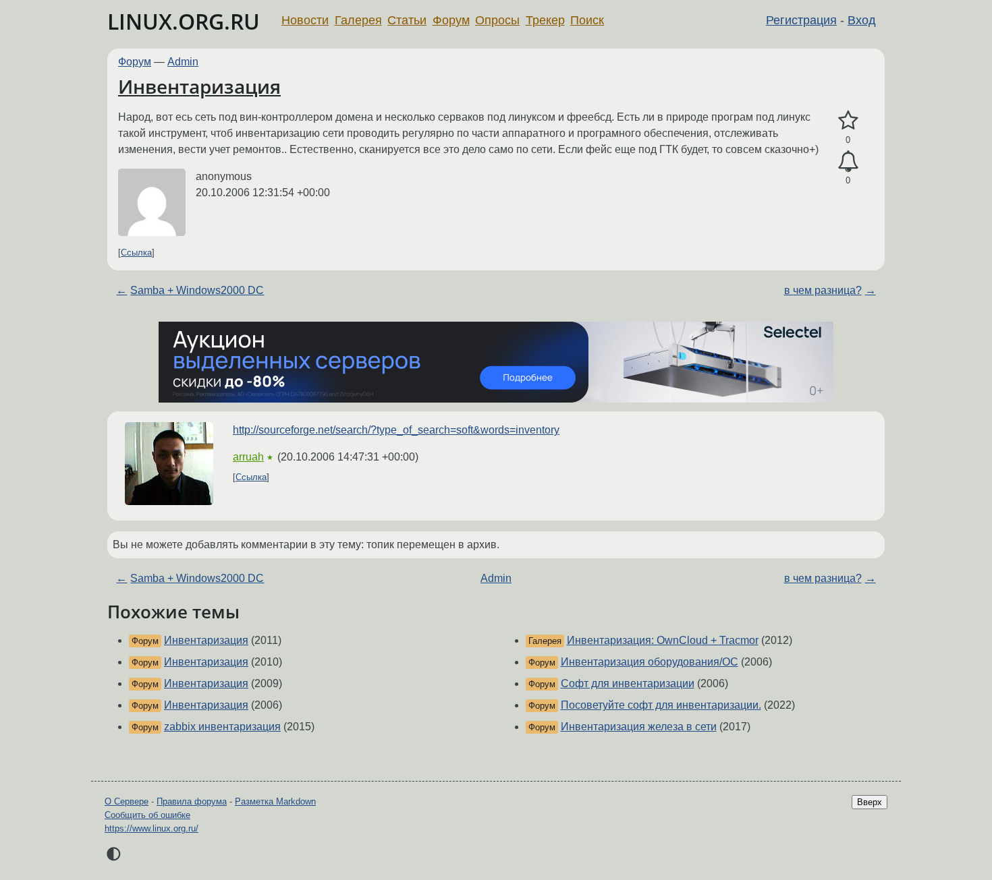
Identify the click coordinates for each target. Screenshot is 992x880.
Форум (451, 20)
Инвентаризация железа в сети (639, 726)
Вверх (869, 802)
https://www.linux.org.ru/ (151, 828)
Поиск (587, 20)
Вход (862, 20)
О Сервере (126, 801)
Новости (305, 20)
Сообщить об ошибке (147, 815)
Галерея (358, 20)
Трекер (545, 20)
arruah (248, 457)
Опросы (497, 20)
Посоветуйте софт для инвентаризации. (661, 705)
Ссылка (136, 252)
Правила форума (192, 801)
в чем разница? (823, 290)
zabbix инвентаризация (222, 726)
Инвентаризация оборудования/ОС (649, 662)
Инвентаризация (199, 86)
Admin (182, 61)
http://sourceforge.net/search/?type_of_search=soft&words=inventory (396, 430)
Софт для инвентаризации (627, 683)
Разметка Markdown (275, 801)
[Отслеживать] (848, 162)
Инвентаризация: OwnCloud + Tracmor (663, 640)
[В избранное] (848, 121)
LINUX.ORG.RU (183, 21)
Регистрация (801, 20)
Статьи (406, 20)
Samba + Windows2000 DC (197, 290)
